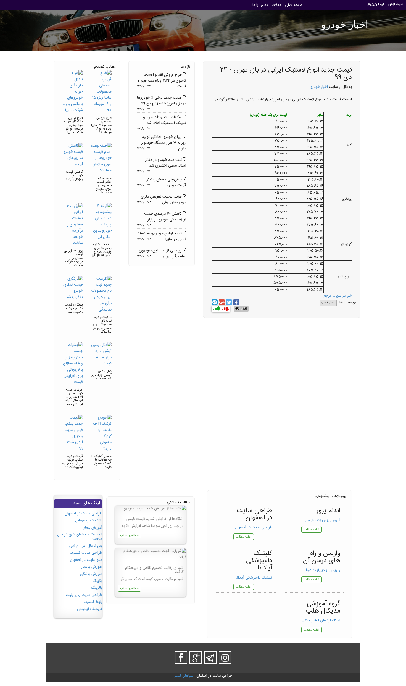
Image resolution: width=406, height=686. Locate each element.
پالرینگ (96, 588)
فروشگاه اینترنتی (89, 609)
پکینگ (97, 581)
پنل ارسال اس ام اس (85, 546)
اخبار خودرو (319, 87)
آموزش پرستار (91, 567)
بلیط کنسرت (92, 602)
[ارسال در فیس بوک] (236, 302)
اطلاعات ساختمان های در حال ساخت (79, 536)
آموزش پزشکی (91, 574)
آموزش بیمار (93, 527)
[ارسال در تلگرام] (215, 302)
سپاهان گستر (183, 676)
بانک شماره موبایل (88, 520)
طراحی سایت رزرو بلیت (84, 595)
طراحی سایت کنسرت (86, 553)
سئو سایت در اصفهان (86, 560)
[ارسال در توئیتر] (229, 302)
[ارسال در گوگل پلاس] (222, 302)
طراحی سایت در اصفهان (83, 513)
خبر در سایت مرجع (337, 296)
